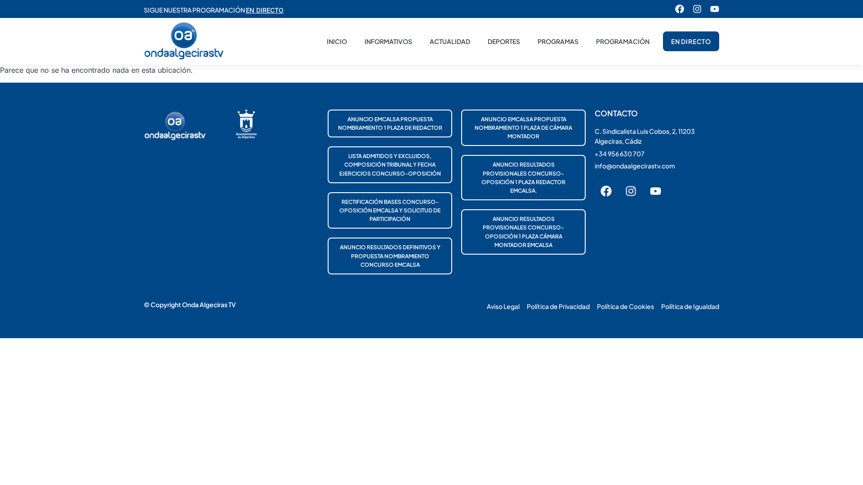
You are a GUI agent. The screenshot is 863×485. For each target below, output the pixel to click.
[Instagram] (697, 8)
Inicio (337, 41)
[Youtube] (714, 8)
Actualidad (450, 41)
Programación (622, 41)
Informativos (388, 41)
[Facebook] (679, 8)
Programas (558, 41)
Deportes (504, 41)
